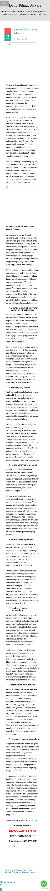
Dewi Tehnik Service (25, 5)
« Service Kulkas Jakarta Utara (18, 870)
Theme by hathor (7, 881)
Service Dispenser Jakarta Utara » (20, 872)
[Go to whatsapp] (44, 883)
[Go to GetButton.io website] (44, 888)
